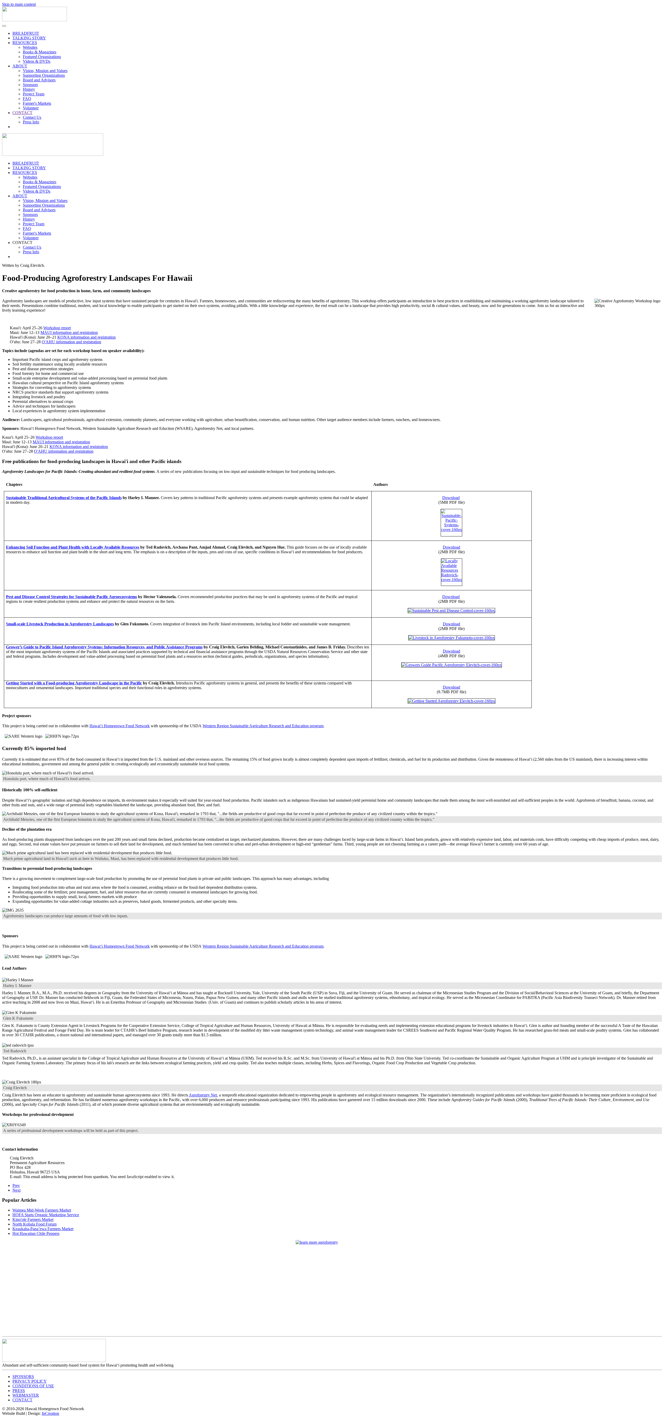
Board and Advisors (39, 80)
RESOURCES (24, 42)
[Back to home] (34, 20)
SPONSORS (23, 1376)
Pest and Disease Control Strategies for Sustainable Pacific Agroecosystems (71, 596)
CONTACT (22, 112)
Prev (16, 1185)
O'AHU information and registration (71, 342)
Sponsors (30, 84)
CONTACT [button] (22, 242)
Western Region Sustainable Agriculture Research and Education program (263, 726)
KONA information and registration (86, 337)
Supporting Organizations (44, 75)
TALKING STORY (29, 38)
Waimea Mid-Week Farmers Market (41, 1210)
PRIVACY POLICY (29, 1381)
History (29, 89)
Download (451, 497)
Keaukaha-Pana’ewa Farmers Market (42, 1229)
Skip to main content (19, 4)
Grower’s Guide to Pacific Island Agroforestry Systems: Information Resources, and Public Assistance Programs (104, 647)
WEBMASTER (25, 1395)
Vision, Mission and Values (45, 70)
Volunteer (31, 108)
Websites (30, 47)
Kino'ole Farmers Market (32, 1219)
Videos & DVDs (36, 61)
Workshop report (57, 328)
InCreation (50, 1413)
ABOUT (19, 66)
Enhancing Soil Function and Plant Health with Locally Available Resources (72, 547)
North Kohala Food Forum (34, 1224)
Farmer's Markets (37, 103)
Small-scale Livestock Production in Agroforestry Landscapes (60, 624)
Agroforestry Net (203, 1095)
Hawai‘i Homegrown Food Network (119, 726)
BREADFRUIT (25, 33)
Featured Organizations (42, 56)
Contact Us (32, 117)
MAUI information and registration (69, 332)
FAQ (27, 98)
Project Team (33, 94)
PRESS (18, 1390)
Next (16, 1190)
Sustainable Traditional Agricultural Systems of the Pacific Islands (64, 497)
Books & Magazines (39, 52)
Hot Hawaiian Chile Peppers (35, 1233)
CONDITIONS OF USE (33, 1386)
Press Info (31, 122)
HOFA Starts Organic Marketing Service (45, 1215)
